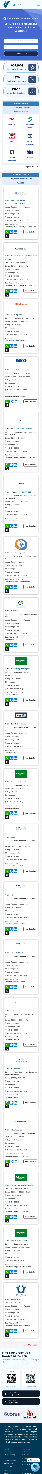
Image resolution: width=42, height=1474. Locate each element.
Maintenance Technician (19, 782)
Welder (13, 837)
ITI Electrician (15, 1069)
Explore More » (31, 167)
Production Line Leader (19, 1241)
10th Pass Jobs (29, 1465)
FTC (12, 1011)
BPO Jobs (8, 1467)
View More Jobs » (31, 1345)
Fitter (12, 895)
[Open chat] (35, 1467)
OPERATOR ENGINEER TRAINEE (21, 429)
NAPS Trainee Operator (19, 724)
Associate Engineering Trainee (21, 370)
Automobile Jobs (11, 1460)
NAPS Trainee (15, 611)
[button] (33, 1460)
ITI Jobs (26, 1455)
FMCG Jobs (9, 1463)
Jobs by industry (21, 112)
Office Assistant (16, 1130)
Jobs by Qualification (21, 108)
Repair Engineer (16, 315)
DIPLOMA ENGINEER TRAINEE (21, 492)
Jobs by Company (21, 103)
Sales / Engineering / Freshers (20, 179)
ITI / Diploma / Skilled (20, 175)
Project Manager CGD (18, 553)
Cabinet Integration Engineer (20, 669)
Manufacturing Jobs (10, 1456)
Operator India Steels (18, 200)
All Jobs (20, 183)
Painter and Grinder (17, 953)
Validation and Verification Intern (22, 1185)
